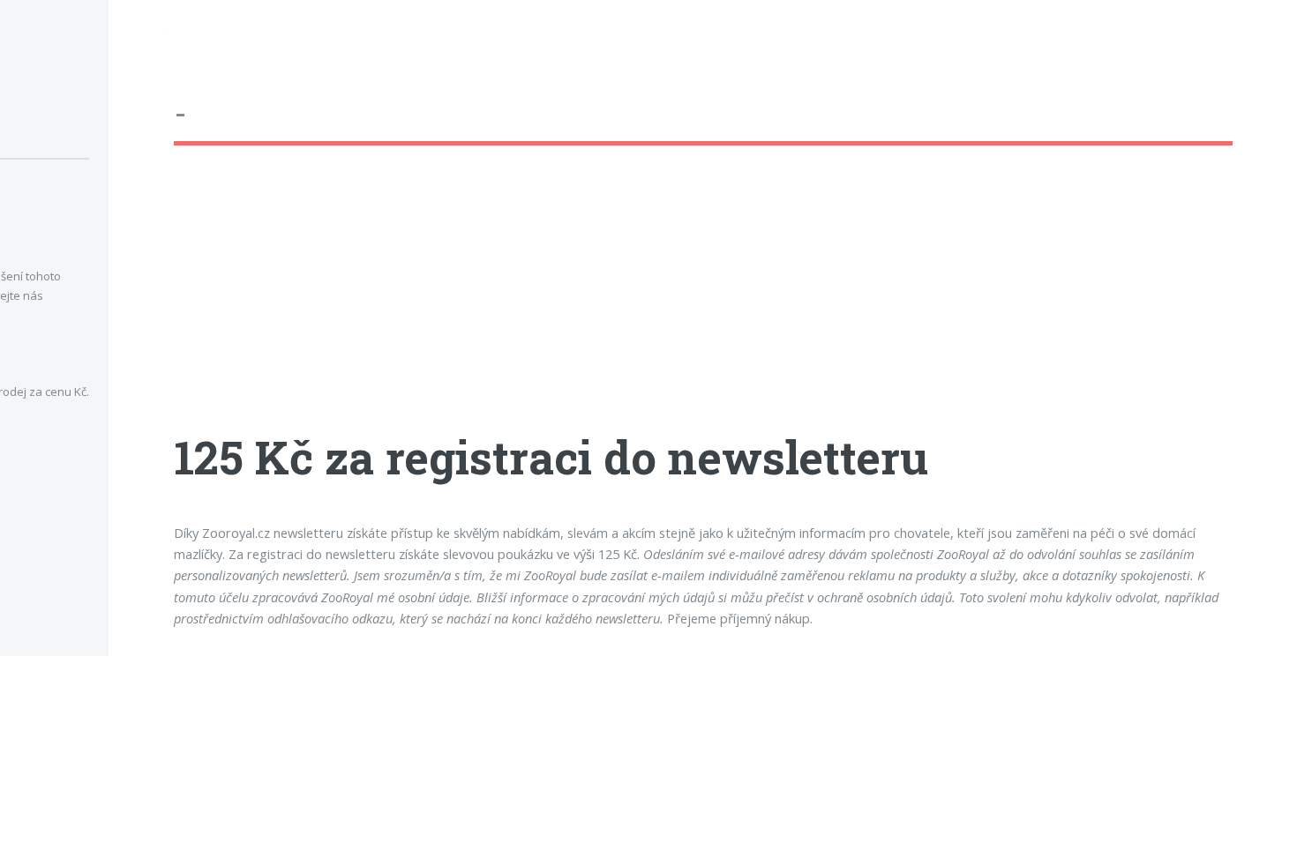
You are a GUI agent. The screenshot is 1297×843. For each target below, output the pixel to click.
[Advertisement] (703, 304)
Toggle (138, 36)
